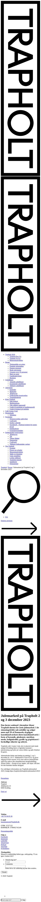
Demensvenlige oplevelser (19, 419)
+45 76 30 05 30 (6, 816)
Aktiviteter (9, 388)
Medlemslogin (14, 403)
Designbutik (9, 413)
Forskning (8, 417)
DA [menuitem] (6, 517)
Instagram (4, 839)
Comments (9, 864)
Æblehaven (13, 393)
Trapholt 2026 (10, 354)
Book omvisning (15, 370)
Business (13, 378)
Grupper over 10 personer (18, 372)
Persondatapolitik (7, 831)
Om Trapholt (9, 446)
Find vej (4, 791)
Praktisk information (17, 366)
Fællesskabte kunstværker (18, 395)
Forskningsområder (16, 430)
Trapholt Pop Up (15, 356)
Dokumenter (14, 464)
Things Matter (14, 438)
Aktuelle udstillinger (17, 382)
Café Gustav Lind (11, 411)
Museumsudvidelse (16, 360)
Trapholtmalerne (15, 397)
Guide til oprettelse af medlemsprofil (22, 407)
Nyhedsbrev (5, 848)
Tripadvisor (5, 843)
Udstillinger (9, 380)
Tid (11, 436)
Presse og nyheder (16, 450)
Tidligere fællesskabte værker (20, 444)
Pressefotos (5, 778)
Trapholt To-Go (15, 358)
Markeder (13, 391)
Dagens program (15, 368)
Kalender (13, 390)
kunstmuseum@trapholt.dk (10, 822)
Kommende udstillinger (18, 384)
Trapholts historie (16, 460)
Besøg (7, 362)
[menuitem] (6, 517)
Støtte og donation (16, 454)
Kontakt (12, 448)
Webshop (13, 415)
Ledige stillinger (15, 458)
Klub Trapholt (10, 399)
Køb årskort (14, 401)
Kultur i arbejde (15, 423)
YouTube (4, 847)
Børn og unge (14, 374)
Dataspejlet (13, 440)
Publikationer (14, 429)
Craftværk (13, 421)
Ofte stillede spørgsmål (17, 405)
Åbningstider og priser (17, 364)
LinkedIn (4, 841)
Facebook (4, 837)
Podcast (3, 845)
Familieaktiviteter (16, 376)
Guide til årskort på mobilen (19, 409)
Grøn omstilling (15, 456)
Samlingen (13, 462)
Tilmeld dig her (11, 860)
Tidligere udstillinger (17, 386)
